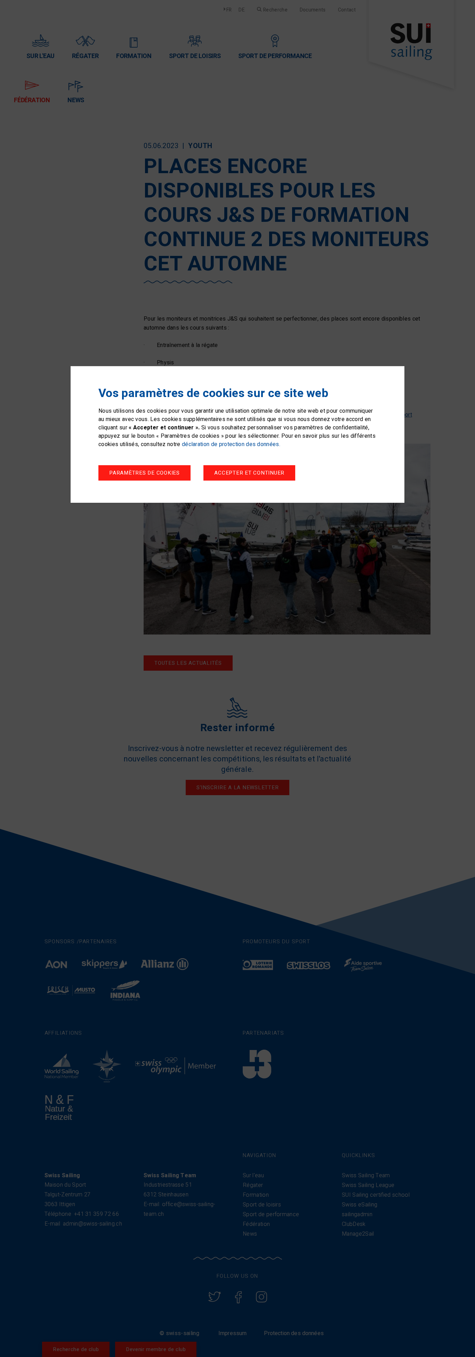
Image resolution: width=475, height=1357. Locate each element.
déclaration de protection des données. (231, 444)
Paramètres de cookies (144, 473)
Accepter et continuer (249, 473)
